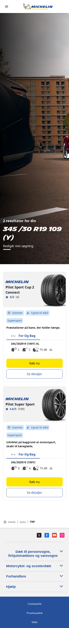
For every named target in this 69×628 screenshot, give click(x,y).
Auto (23, 522)
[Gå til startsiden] (38, 6)
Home (12, 522)
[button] (23, 336)
